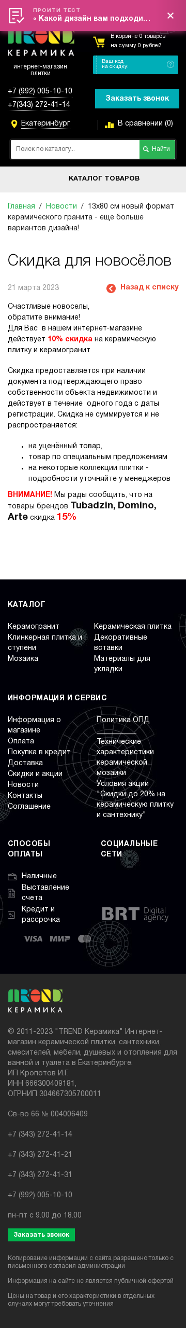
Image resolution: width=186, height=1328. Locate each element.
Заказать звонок (137, 98)
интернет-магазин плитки (40, 70)
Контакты (25, 796)
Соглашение (29, 807)
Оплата (21, 741)
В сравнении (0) (145, 123)
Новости (61, 206)
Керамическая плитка (133, 627)
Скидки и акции (35, 774)
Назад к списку (149, 287)
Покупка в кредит (39, 752)
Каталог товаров (104, 179)
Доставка (25, 763)
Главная (21, 206)
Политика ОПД (123, 720)
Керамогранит (33, 627)
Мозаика (23, 659)
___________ (116, 731)
